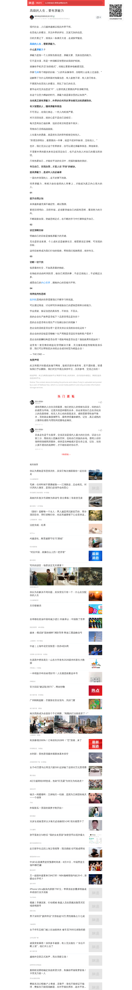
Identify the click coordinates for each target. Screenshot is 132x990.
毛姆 (36, 72)
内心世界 (45, 282)
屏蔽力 (40, 49)
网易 (31, 3)
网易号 (39, 3)
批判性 (33, 299)
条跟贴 (65, 454)
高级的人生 (35, 43)
